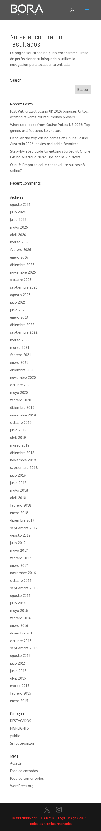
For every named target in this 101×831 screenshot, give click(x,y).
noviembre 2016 (23, 573)
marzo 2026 (19, 242)
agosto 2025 (20, 295)
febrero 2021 (20, 355)
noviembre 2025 (23, 272)
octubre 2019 (21, 423)
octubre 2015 (21, 641)
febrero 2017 (20, 558)
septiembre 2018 (24, 468)
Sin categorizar (22, 743)
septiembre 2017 (24, 528)
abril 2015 (18, 678)
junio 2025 (18, 310)
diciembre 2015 (22, 633)
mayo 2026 (19, 227)
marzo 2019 (19, 445)
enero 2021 (19, 363)
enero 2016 (19, 626)
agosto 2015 (20, 656)
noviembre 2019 (23, 415)
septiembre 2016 (24, 588)
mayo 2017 (19, 551)
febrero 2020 (20, 400)
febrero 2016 (20, 618)
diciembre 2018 (22, 453)
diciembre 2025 (22, 265)
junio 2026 (18, 220)
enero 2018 (19, 513)
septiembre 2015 (24, 648)
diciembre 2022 (22, 325)
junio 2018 (18, 483)
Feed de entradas (24, 771)
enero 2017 (19, 566)
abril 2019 (18, 438)
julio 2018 (18, 475)
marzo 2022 (19, 340)
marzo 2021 (19, 348)
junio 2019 (18, 430)
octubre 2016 (21, 581)
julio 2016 (18, 603)
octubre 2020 (21, 385)
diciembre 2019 (22, 408)
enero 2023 (19, 317)
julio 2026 (18, 212)
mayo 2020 (19, 393)
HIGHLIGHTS (19, 729)
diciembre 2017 (22, 521)
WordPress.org (21, 786)
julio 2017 (18, 543)
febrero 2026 (20, 250)
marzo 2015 (19, 686)
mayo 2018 (19, 490)
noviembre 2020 (23, 378)
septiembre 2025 (24, 287)
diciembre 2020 (22, 370)
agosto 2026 (20, 205)
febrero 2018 (20, 505)
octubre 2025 (21, 280)
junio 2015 (18, 671)
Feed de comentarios (27, 779)
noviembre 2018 (23, 460)
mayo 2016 (19, 611)
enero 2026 (19, 257)
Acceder (16, 763)
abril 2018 (18, 498)
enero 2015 (19, 701)
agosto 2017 (20, 535)
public (15, 736)
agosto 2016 (20, 596)
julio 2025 (18, 303)
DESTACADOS (20, 721)
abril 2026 (18, 235)
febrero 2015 (20, 693)
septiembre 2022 (24, 333)
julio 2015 (18, 663)
